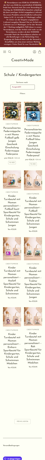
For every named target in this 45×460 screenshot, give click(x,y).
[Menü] (4, 51)
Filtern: (22, 94)
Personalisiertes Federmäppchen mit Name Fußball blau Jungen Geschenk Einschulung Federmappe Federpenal (33, 142)
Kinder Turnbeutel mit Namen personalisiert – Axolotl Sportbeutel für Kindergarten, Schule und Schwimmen (12, 281)
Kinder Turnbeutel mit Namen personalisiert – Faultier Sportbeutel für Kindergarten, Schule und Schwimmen (12, 394)
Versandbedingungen (11, 445)
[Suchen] (9, 51)
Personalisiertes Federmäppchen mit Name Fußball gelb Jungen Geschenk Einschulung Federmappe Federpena (12, 141)
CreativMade (22, 60)
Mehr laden (22, 421)
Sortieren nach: (22, 82)
